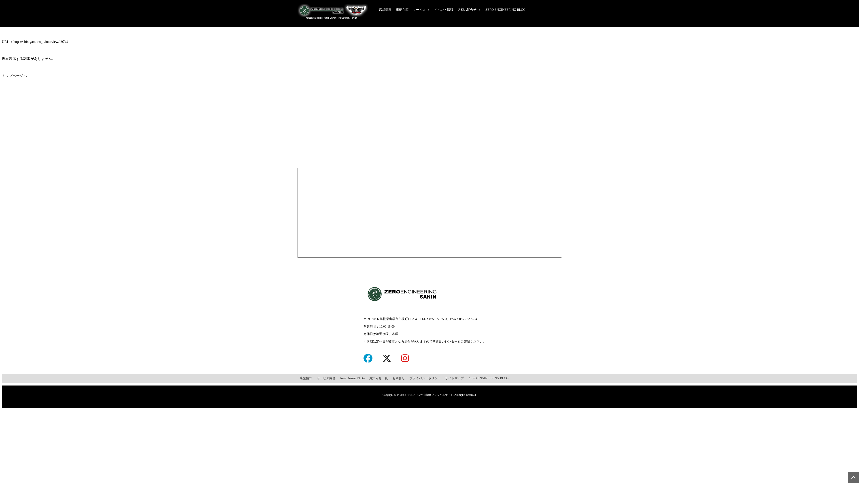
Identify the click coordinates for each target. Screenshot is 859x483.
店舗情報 (385, 9)
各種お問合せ (467, 9)
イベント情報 (443, 9)
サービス (419, 9)
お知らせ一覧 (378, 378)
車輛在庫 (402, 9)
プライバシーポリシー (425, 378)
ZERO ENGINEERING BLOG (505, 9)
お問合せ (398, 378)
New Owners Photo (352, 378)
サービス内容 (326, 378)
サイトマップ (454, 378)
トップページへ (14, 76)
